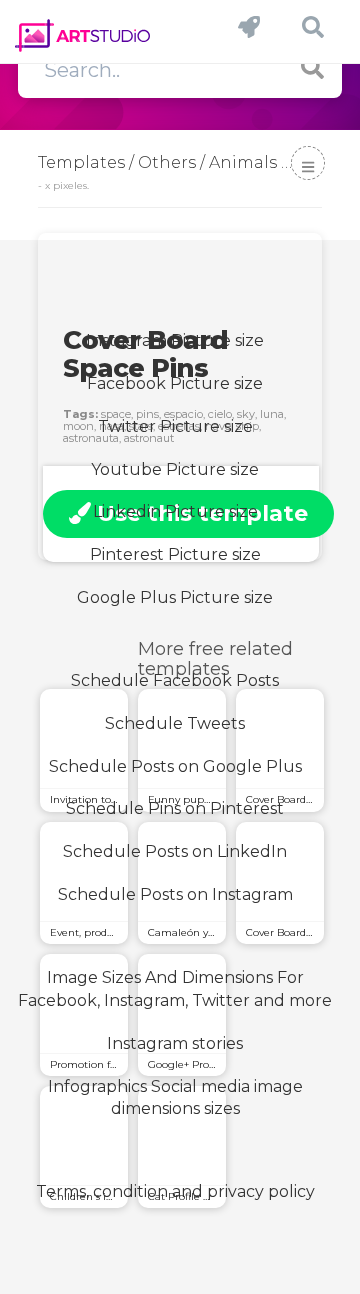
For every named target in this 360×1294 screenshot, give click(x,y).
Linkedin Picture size (175, 511)
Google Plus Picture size (175, 597)
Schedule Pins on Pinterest (175, 808)
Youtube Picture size (175, 469)
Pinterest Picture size (175, 554)
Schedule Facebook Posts (175, 680)
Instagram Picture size (175, 340)
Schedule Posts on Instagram (175, 894)
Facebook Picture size (175, 383)
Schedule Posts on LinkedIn (175, 851)
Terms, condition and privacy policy (175, 1191)
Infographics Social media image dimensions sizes (175, 1098)
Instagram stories (175, 1043)
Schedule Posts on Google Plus (175, 766)
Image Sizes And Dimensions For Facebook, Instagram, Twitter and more (175, 989)
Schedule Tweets (175, 723)
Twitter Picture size (175, 426)
